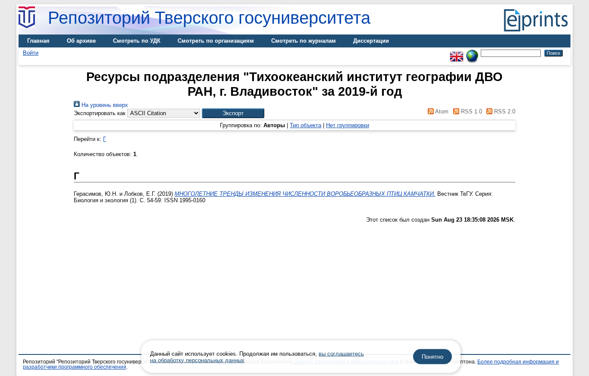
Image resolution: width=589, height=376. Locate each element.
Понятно (432, 357)
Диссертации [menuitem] (371, 41)
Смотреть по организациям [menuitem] (216, 41)
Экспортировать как (99, 113)
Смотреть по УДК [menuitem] (136, 41)
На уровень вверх (104, 105)
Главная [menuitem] (38, 41)
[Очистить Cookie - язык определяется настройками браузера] (472, 53)
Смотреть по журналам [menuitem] (303, 41)
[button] (233, 113)
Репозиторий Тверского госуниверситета (209, 17)
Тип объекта (305, 125)
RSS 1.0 (470, 111)
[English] (457, 53)
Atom (441, 111)
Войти (30, 53)
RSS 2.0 (503, 111)
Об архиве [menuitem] (81, 41)
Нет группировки (347, 125)
